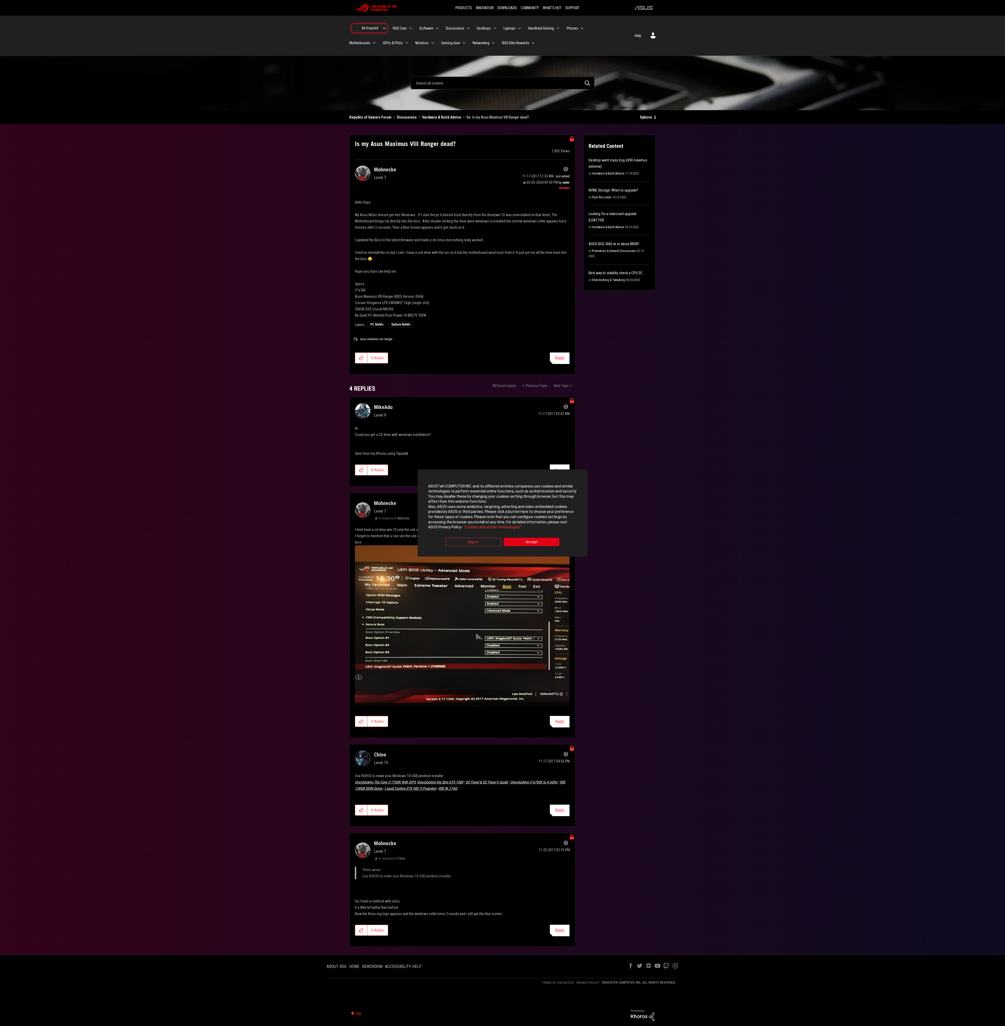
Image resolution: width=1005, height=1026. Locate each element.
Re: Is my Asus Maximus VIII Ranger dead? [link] (498, 117)
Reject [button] (473, 542)
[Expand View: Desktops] (495, 28)
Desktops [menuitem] (484, 28)
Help (638, 35)
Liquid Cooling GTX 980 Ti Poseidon (410, 788)
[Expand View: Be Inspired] (384, 28)
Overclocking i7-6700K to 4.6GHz (533, 782)
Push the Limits (601, 197)
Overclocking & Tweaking (608, 280)
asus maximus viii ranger (376, 339)
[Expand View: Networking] (493, 43)
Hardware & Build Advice (441, 117)
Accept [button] (532, 542)
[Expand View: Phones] (582, 28)
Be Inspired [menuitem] (370, 28)
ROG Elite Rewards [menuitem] (515, 43)
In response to (393, 518)
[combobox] (502, 83)
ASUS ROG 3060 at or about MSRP (614, 244)
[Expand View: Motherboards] (374, 43)
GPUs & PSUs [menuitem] (393, 43)
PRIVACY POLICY (587, 983)
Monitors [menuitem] (422, 43)
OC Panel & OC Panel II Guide (487, 782)
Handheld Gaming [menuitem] (541, 28)
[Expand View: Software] (437, 28)
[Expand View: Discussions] (468, 28)
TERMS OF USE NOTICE (558, 983)
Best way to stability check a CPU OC (616, 273)
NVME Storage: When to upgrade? (613, 190)
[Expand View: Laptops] (519, 28)
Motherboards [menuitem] (359, 43)
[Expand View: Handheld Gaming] (558, 28)
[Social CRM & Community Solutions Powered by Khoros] (642, 1015)
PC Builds (376, 324)
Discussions (407, 117)
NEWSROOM (372, 966)
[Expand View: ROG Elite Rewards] (533, 43)
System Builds (400, 324)
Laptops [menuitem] (510, 28)
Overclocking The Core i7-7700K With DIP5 (385, 782)
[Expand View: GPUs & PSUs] (406, 43)
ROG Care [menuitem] (400, 28)
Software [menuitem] (426, 28)
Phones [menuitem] (572, 28)
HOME (354, 966)
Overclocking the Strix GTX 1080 (440, 782)
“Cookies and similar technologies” (492, 527)
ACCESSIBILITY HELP (403, 966)
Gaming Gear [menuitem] (450, 43)
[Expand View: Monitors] (432, 43)
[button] (361, 358)
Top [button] (358, 1013)
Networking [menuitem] (481, 43)
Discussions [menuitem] (455, 28)
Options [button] (646, 117)
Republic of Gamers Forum (370, 117)
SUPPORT (572, 8)
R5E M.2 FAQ (448, 788)
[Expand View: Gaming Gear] (464, 43)
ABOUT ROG (337, 966)
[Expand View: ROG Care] (410, 28)
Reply (559, 358)
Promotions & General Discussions (614, 251)
